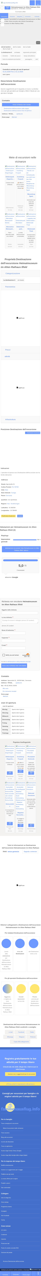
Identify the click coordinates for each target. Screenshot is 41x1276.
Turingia (13, 492)
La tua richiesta (7, 617)
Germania (9, 495)
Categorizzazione (12, 273)
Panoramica (4, 16)
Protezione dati (5, 1243)
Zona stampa (4, 1202)
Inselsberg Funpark (20, 178)
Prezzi (7, 350)
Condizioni (4, 1234)
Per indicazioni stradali (9, 691)
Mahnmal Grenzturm (31, 794)
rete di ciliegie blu (6, 1197)
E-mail (4, 645)
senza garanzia (13, 851)
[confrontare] (2, 24)
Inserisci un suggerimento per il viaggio (12, 1169)
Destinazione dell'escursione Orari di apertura (17, 110)
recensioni (28, 16)
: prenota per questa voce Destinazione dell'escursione (34, 1001)
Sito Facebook (5, 1215)
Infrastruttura (10, 419)
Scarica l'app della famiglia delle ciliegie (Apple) (14, 1155)
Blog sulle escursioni (7, 1137)
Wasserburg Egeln (31, 195)
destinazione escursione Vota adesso (22, 549)
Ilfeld (6, 490)
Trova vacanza (5, 1133)
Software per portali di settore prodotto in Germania (15, 1271)
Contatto (20, 516)
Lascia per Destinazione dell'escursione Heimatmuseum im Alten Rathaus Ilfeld (6, 960)
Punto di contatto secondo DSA (10, 1248)
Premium (37, 159)
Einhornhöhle (10, 805)
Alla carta (5, 688)
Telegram (22, 1037)
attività (7, 356)
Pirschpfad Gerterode (31, 758)
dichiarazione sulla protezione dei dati (19, 661)
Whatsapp (10, 1037)
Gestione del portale (6, 1252)
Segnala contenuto (30, 851)
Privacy (9, 1084)
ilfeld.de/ (14, 117)
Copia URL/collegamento (21, 1041)
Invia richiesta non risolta (21, 105)
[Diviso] (33, 1273)
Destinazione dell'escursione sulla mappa (16, 108)
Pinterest (33, 1037)
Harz (8, 503)
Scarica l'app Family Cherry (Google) (11, 1150)
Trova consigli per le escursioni (9, 1123)
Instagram (4, 1211)
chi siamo (3, 1230)
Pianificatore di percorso (33, 432)
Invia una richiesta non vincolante (14, 666)
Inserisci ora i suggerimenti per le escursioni (21, 1074)
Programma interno (6, 1206)
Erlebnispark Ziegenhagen (10, 178)
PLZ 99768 (15, 487)
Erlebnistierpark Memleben (21, 228)
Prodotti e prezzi (5, 1183)
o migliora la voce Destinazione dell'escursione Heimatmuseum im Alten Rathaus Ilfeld (7, 1004)
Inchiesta (37, 16)
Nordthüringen (15, 503)
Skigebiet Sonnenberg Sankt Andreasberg (20, 814)
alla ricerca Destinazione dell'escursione (2, 8)
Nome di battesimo (8, 630)
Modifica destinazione (7, 1165)
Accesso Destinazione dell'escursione (13, 1261)
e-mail (10, 1032)
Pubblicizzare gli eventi (7, 1174)
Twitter (32, 1032)
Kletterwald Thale (31, 230)
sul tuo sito (21, 999)
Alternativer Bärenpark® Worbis (10, 228)
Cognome (5, 637)
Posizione (12, 16)
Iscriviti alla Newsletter (7, 1142)
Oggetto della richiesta (9, 610)
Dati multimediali (5, 1187)
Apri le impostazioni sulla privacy (23, 1084)
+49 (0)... (11, 114)
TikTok (3, 1220)
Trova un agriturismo (6, 1146)
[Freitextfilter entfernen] (32, 3)
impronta (3, 1239)
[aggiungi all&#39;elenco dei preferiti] (2, 20)
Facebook (21, 1032)
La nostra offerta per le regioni (9, 1178)
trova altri (20, 952)
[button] (20, 31)
